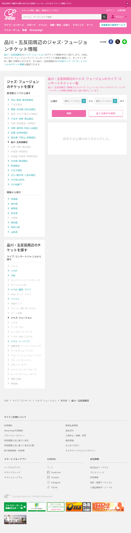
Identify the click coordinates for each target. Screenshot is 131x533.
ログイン (110, 10)
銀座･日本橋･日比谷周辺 (23, 109)
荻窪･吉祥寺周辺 (19, 132)
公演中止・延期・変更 (76, 435)
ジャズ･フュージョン (34, 54)
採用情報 (94, 477)
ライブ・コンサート (14, 24)
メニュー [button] (120, 16)
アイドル (15, 298)
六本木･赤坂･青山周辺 (22, 118)
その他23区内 (17, 179)
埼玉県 (14, 213)
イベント (42, 24)
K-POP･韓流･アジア (21, 289)
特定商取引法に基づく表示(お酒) (19, 445)
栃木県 (14, 203)
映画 (24, 30)
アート (89, 24)
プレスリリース (97, 472)
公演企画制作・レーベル (101, 487)
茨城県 (14, 199)
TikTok (54, 487)
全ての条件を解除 (105, 113)
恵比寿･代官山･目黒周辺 (23, 137)
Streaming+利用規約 (13, 430)
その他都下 (16, 184)
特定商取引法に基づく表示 (16, 440)
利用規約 (8, 425)
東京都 (14, 222)
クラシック (78, 24)
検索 (69, 113)
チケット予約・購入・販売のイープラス (40, 10)
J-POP (14, 270)
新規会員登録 (72, 425)
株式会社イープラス (99, 467)
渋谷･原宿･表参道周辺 (22, 99)
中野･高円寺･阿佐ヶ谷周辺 (24, 128)
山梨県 (14, 232)
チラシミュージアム (13, 477)
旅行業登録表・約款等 (14, 450)
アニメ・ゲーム (12, 30)
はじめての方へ (73, 445)
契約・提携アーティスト (101, 482)
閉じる (127, 3)
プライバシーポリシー (14, 435)
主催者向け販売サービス (113, 24)
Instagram (56, 482)
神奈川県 (15, 227)
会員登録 (121, 10)
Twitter (117, 41)
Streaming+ (36, 30)
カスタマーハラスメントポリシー (81, 450)
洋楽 (13, 275)
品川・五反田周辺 (13, 54)
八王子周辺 (16, 170)
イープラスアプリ (12, 467)
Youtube (55, 477)
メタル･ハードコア (20, 341)
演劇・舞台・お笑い (60, 24)
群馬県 (14, 208)
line (124, 41)
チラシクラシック (12, 472)
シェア (110, 41)
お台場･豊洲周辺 (19, 160)
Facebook (56, 472)
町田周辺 (15, 165)
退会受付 (70, 430)
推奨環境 (70, 440)
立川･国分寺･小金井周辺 (23, 175)
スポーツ (31, 24)
